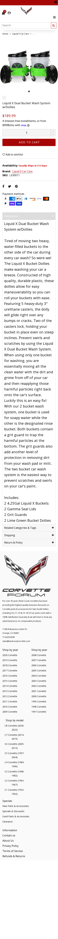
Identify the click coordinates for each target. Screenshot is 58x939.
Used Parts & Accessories (15, 816)
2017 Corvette (9, 670)
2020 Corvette (9, 655)
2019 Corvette (9, 660)
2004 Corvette (38, 675)
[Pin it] (16, 186)
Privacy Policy (10, 846)
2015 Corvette (9, 680)
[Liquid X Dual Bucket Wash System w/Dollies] (29, 65)
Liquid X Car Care (22, 171)
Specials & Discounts (13, 811)
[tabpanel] (29, 65)
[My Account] (9, 13)
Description (11, 216)
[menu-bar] (54, 17)
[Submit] (53, 25)
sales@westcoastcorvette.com (16, 641)
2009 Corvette (9, 711)
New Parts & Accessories (15, 806)
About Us (8, 840)
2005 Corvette (38, 670)
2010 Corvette (9, 706)
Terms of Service (12, 851)
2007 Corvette (38, 660)
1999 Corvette (38, 701)
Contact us (8, 835)
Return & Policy (13, 542)
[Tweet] (9, 186)
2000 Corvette (38, 696)
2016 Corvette (9, 675)
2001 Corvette (38, 691)
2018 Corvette (9, 665)
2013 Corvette (9, 691)
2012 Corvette (9, 696)
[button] (53, 134)
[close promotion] (55, 1)
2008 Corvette (38, 655)
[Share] (3, 186)
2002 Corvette (38, 685)
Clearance (7, 821)
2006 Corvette (38, 665)
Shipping (9, 535)
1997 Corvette (38, 711)
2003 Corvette (38, 680)
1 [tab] (29, 91)
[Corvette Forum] (38, 11)
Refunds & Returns (13, 856)
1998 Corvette (38, 706)
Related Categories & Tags (20, 528)
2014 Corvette (9, 685)
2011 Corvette (9, 701)
